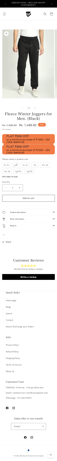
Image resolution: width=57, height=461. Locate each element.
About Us (10, 371)
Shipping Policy (13, 358)
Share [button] (8, 241)
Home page (11, 300)
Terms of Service (14, 364)
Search (9, 313)
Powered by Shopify (36, 456)
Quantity (6, 182)
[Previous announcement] (5, 4)
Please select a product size (15, 159)
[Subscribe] (42, 426)
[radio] (6, 165)
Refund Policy (12, 351)
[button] (4, 14)
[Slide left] (22, 108)
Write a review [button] (28, 277)
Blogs (8, 306)
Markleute (24, 456)
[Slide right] (35, 108)
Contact (9, 320)
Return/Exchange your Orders (20, 326)
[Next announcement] (51, 4)
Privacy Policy (12, 344)
